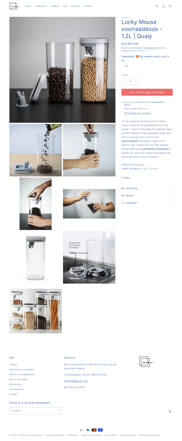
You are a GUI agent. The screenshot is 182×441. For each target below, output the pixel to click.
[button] (41, 6)
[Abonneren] (59, 410)
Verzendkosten (151, 48)
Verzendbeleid (111, 435)
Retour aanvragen (18, 379)
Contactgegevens (128, 435)
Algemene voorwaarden (21, 369)
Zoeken (13, 364)
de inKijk (21, 435)
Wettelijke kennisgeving (149, 435)
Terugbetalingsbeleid (55, 435)
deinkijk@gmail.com (76, 380)
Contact (13, 394)
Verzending (15, 384)
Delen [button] (127, 177)
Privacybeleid (16, 389)
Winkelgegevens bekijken (137, 113)
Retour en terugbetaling (22, 374)
